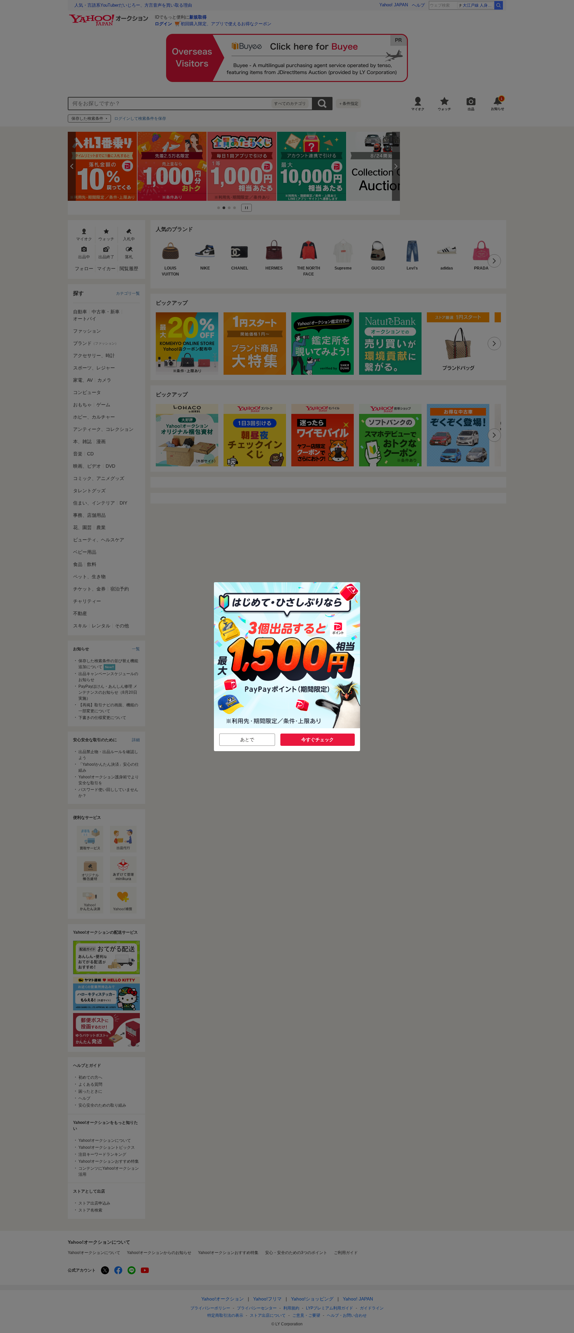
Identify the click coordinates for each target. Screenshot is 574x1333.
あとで (247, 739)
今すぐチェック (317, 739)
